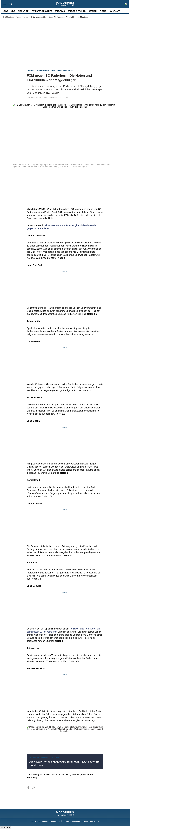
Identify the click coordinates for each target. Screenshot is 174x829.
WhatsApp (115, 11)
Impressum (35, 821)
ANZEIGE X (5, 828)
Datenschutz (55, 821)
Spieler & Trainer (77, 11)
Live (13, 11)
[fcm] (65, 813)
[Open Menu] (4, 4)
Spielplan (60, 11)
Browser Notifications (90, 821)
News (5, 11)
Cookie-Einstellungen (71, 821)
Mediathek (23, 11)
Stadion (93, 11)
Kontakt (45, 821)
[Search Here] (10, 4)
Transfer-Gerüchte (42, 11)
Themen (103, 11)
